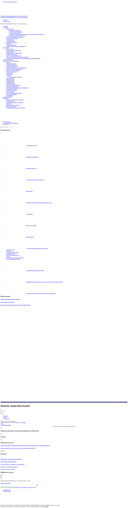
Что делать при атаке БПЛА (8, 469)
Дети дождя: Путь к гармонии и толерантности (13, 464)
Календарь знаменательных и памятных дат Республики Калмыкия (15, 305)
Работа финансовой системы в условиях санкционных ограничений (18, 448)
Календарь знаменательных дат (8, 302)
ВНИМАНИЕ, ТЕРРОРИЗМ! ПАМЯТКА (11, 459)
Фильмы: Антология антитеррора (9, 466)
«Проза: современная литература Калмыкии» (11, 299)
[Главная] (15, 120)
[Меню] (1, 133)
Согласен (46, 506)
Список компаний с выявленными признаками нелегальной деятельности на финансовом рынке (25, 445)
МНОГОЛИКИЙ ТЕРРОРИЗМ (8, 461)
